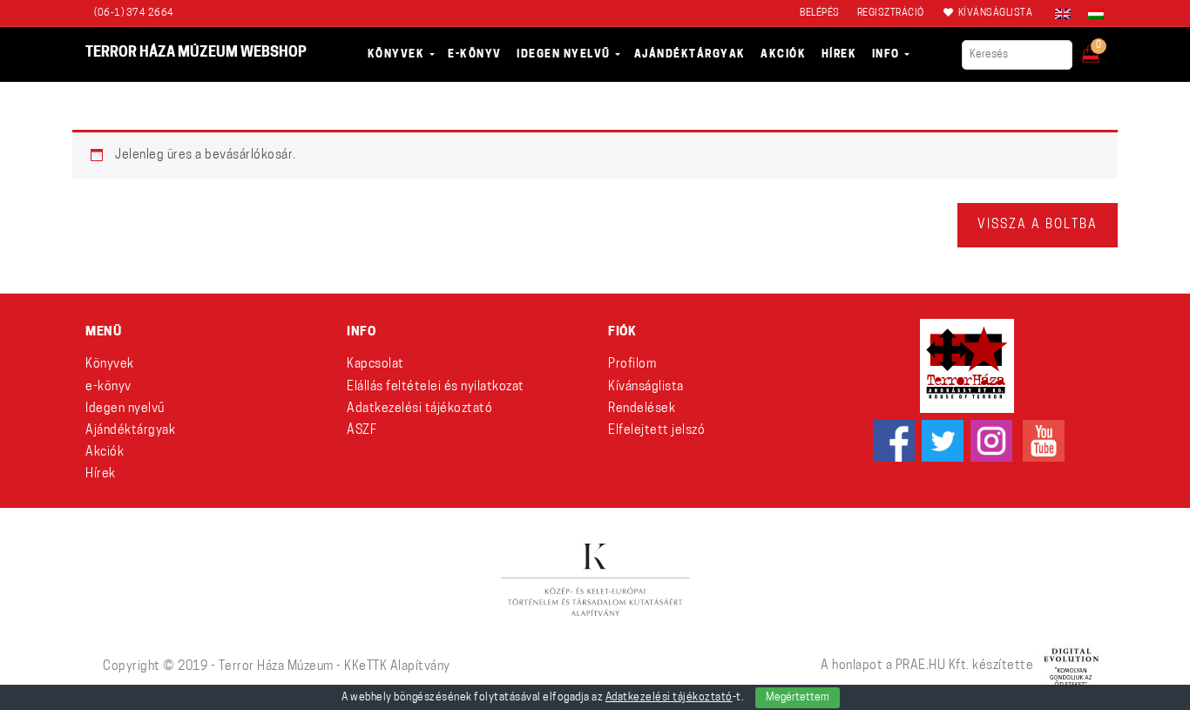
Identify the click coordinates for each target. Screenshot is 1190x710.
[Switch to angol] (1062, 14)
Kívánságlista (646, 387)
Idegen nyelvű (125, 409)
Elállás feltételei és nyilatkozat (435, 387)
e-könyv (108, 387)
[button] (1102, 49)
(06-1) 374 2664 (134, 13)
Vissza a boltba (1037, 225)
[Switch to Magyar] (1091, 14)
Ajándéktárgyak (130, 430)
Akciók (104, 452)
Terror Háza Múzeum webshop (196, 53)
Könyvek (109, 364)
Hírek (100, 474)
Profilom (632, 364)
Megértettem (797, 698)
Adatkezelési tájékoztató (419, 409)
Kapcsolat (375, 364)
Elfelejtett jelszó (656, 430)
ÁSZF (361, 430)
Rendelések (641, 409)
